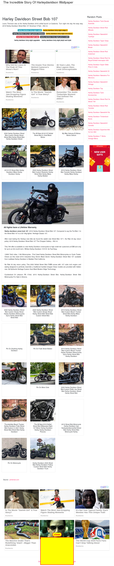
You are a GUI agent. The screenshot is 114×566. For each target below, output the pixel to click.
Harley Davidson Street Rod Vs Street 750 (99, 100)
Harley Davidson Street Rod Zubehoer (98, 52)
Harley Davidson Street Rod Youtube (98, 107)
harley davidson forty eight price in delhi (55, 37)
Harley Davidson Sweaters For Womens (99, 76)
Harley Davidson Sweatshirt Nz (99, 112)
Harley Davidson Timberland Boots (98, 117)
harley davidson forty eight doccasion (59, 33)
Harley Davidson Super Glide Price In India (98, 65)
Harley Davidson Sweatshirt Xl (98, 71)
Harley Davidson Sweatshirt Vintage (98, 83)
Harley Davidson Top (95, 88)
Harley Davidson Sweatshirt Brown (98, 46)
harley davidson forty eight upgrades (27, 40)
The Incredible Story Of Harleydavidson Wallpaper (38, 2)
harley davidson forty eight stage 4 (55, 30)
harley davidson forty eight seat (28, 37)
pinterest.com (14, 479)
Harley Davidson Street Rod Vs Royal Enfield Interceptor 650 (99, 59)
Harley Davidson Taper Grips (98, 41)
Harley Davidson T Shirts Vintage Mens (97, 137)
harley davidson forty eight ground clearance (28, 33)
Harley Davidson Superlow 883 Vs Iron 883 (99, 130)
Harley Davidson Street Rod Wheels (98, 29)
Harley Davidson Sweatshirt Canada (98, 124)
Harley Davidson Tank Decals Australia (98, 22)
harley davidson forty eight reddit (29, 30)
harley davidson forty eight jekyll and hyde (56, 40)
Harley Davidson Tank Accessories (96, 94)
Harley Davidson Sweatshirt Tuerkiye (98, 35)
